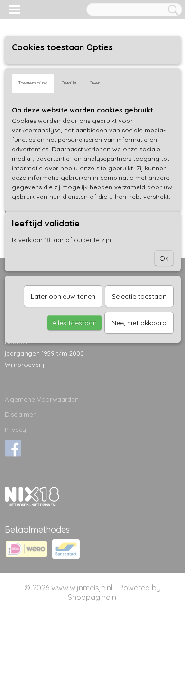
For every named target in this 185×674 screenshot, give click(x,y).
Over (95, 83)
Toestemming (33, 83)
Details (68, 83)
